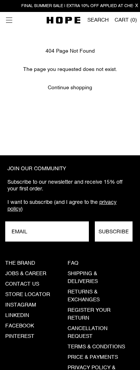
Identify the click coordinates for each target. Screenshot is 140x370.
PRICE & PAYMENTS (93, 357)
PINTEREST (19, 336)
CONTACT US (22, 284)
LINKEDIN (17, 315)
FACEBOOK (19, 326)
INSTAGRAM (20, 305)
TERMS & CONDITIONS (96, 346)
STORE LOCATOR (27, 294)
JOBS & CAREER (25, 273)
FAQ (73, 263)
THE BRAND (20, 263)
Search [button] (98, 20)
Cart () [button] (126, 20)
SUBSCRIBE (114, 231)
